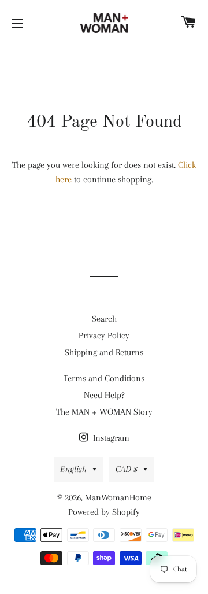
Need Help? (104, 395)
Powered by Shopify (104, 512)
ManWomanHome (118, 497)
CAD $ (127, 469)
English (73, 469)
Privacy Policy (104, 335)
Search (104, 318)
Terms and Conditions (104, 378)
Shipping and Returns (104, 352)
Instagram (110, 438)
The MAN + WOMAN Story (104, 412)
